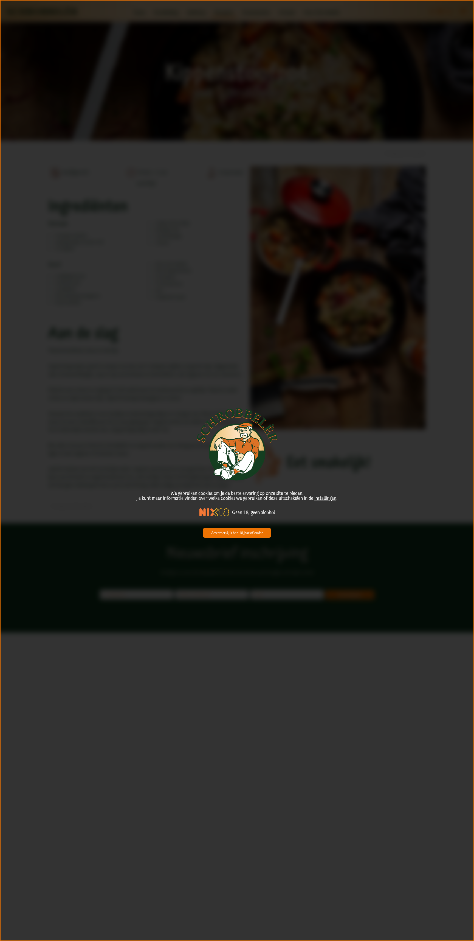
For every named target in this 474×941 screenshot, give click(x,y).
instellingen (325, 497)
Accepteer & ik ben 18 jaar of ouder (237, 532)
